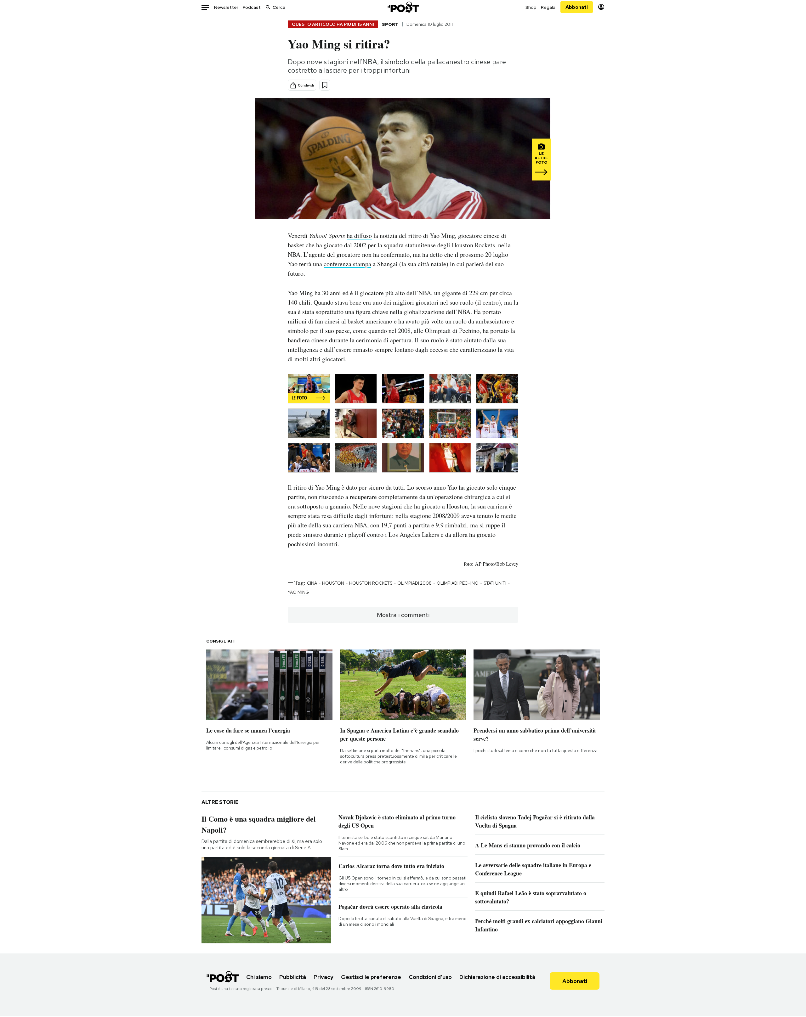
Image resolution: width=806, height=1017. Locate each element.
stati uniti (495, 583)
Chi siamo (259, 976)
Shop (530, 7)
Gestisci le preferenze (371, 976)
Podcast (252, 7)
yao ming (298, 592)
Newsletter (226, 7)
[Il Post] (403, 7)
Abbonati (576, 7)
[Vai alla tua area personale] (601, 7)
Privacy (323, 976)
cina (312, 583)
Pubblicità (292, 976)
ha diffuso (359, 235)
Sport (390, 24)
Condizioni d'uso (430, 976)
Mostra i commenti (403, 615)
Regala (548, 7)
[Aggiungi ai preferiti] (325, 85)
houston (333, 583)
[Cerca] (268, 7)
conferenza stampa (347, 264)
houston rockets (370, 583)
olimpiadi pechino (458, 583)
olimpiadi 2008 (414, 583)
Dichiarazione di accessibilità (497, 976)
